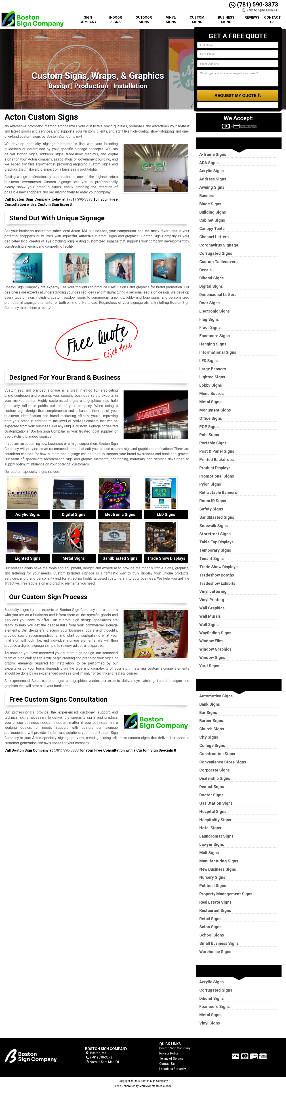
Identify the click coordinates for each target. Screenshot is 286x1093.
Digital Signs (211, 286)
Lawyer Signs (211, 844)
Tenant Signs (211, 558)
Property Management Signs (225, 894)
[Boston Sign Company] (36, 1055)
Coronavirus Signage (218, 245)
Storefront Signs (215, 533)
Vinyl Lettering (213, 591)
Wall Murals (210, 616)
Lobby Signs (210, 385)
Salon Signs (210, 926)
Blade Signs (210, 203)
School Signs (211, 935)
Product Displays (214, 467)
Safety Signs (211, 509)
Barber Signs (211, 720)
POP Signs (209, 426)
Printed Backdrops (216, 459)
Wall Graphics (212, 608)
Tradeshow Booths (216, 575)
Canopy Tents (212, 228)
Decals (205, 270)
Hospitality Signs (215, 819)
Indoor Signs (115, 19)
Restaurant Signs (215, 910)
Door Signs (209, 302)
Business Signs (226, 19)
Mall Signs (209, 852)
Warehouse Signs (215, 951)
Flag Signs (209, 319)
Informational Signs (217, 352)
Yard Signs (209, 665)
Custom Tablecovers (218, 261)
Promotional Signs (216, 476)
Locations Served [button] (171, 1069)
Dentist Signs (211, 786)
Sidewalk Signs (213, 525)
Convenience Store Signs (222, 762)
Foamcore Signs (214, 335)
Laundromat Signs (216, 836)
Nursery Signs (212, 877)
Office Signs (210, 418)
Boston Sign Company (175, 1048)
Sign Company (88, 19)
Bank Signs (209, 704)
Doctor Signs (211, 795)
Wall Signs (209, 624)
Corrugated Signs (215, 253)
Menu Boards (211, 393)
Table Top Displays (216, 542)
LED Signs (208, 360)
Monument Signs (215, 410)
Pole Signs (209, 434)
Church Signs (211, 729)
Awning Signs (211, 187)
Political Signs (212, 885)
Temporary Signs (215, 550)
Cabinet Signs (212, 220)
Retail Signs (210, 918)
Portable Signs (213, 443)
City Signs (208, 737)
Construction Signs (217, 753)
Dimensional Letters (217, 294)
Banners (206, 195)
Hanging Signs (212, 344)
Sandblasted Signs (216, 517)
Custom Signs (197, 19)
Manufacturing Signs (218, 861)
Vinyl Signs (171, 19)
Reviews (252, 17)
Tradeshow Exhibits (217, 583)
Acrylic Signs (211, 170)
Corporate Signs (214, 770)
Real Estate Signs (215, 902)
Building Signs (212, 212)
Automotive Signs (216, 696)
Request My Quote (236, 95)
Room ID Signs (212, 500)
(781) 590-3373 (257, 4)
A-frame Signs (212, 154)
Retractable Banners (218, 492)
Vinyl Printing (211, 599)
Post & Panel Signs (216, 451)
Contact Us (272, 19)
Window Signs (212, 657)
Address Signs (212, 179)
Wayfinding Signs (215, 632)
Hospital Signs (212, 811)
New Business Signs (217, 869)
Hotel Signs (210, 827)
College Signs (212, 745)
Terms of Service (171, 1058)
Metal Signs (210, 401)
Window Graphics (215, 649)
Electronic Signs (214, 311)
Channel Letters (214, 236)
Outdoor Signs (144, 19)
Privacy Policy (169, 1053)
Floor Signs (210, 327)
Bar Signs (208, 712)
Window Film (211, 641)
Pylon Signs (210, 484)
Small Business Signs (219, 943)
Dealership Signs (214, 778)
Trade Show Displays (218, 566)
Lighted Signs (212, 377)
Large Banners (212, 368)
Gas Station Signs (216, 803)
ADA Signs (209, 162)
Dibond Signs (211, 278)
